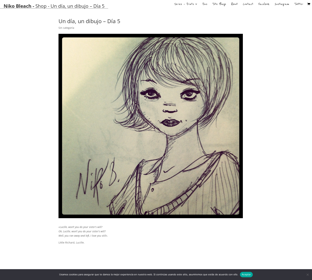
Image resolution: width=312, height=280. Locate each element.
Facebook (264, 4)
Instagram (282, 4)
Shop (41, 6)
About (234, 4)
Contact (248, 4)
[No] (307, 274)
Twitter (298, 4)
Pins (205, 4)
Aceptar (246, 274)
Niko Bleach (17, 6)
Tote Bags (219, 4)
